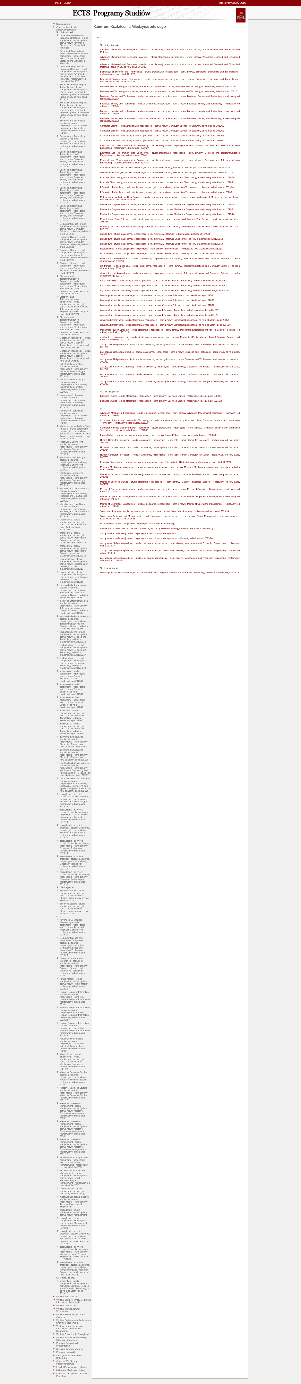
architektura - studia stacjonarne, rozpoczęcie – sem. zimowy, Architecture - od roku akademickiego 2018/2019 (75, 524)
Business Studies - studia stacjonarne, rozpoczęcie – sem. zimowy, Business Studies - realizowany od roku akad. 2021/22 (74, 908)
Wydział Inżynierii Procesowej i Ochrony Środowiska (71, 1338)
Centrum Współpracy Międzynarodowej (66, 1362)
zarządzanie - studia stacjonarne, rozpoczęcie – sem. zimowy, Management (73, 1212)
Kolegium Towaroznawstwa (69, 1349)
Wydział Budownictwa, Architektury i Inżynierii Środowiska (73, 1321)
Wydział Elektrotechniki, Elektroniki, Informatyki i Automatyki (73, 1301)
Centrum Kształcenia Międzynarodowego (66, 28)
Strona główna (63, 24)
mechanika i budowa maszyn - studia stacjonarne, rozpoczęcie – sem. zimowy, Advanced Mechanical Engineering (75, 1202)
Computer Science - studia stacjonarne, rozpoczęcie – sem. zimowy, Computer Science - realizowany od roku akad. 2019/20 (75, 229)
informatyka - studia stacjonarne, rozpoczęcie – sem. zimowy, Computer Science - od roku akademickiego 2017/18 (73, 702)
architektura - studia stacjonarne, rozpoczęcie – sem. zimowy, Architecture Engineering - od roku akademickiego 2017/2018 (73, 551)
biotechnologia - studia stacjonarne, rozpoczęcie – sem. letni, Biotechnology (73, 1191)
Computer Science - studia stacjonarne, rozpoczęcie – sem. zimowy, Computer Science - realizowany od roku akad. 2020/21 (75, 242)
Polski (58, 3)
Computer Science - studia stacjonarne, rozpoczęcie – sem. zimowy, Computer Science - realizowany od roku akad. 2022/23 (75, 255)
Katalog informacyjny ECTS (232, 3)
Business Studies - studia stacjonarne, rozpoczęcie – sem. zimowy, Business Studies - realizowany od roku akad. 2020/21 (74, 895)
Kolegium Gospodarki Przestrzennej (67, 1344)
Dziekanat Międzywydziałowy (71, 1370)
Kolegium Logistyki (65, 1352)
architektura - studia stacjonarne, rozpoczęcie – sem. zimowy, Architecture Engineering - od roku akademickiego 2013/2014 (73, 538)
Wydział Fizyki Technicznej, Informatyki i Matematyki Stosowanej (70, 1328)
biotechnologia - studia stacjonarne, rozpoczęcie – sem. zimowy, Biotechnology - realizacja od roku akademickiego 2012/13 (74, 564)
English (67, 3)
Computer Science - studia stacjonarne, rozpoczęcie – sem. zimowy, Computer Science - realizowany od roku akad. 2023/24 (75, 268)
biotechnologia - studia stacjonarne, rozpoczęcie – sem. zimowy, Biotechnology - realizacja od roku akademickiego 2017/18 (74, 577)
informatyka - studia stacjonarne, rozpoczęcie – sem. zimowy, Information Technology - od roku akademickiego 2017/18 (73, 728)
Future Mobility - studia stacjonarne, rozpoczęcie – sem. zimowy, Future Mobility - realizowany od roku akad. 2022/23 (75, 984)
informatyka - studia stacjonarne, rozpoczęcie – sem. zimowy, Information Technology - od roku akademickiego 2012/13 (73, 715)
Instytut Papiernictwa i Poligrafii (71, 1367)
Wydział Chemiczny (66, 1305)
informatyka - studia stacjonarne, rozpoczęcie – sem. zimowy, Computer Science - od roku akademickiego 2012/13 (73, 676)
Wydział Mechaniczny (67, 1296)
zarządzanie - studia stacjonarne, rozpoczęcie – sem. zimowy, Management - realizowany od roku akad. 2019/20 (74, 1223)
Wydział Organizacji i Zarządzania (73, 1334)
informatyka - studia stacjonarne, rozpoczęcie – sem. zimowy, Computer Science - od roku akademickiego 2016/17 (73, 689)
